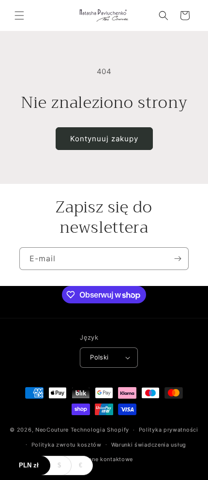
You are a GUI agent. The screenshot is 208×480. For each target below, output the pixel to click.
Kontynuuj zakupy (104, 138)
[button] (19, 15)
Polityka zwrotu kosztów (66, 444)
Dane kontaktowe (109, 459)
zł (29, 465)
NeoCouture (52, 429)
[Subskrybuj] (177, 258)
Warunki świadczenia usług (149, 444)
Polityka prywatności (168, 429)
